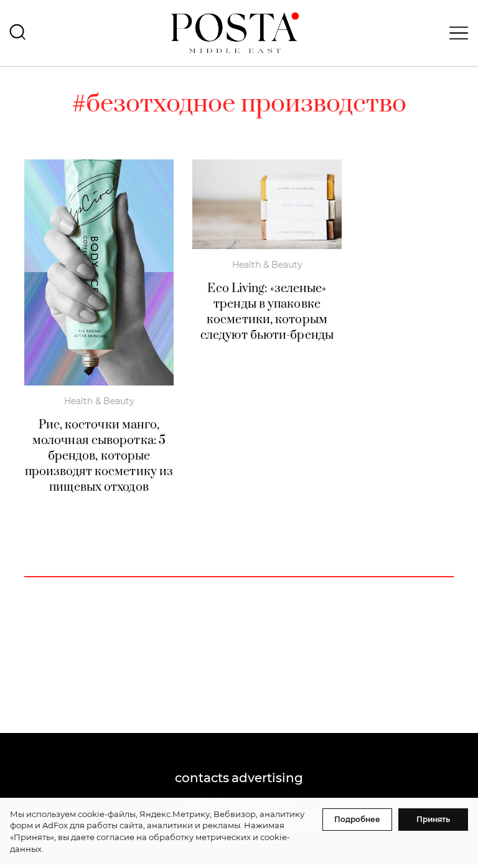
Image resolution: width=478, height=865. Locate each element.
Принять (433, 819)
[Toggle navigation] (455, 33)
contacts (202, 777)
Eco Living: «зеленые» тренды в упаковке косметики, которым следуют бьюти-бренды (267, 312)
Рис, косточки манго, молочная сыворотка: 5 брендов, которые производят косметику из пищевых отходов (99, 456)
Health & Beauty (99, 401)
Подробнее (357, 819)
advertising (267, 777)
